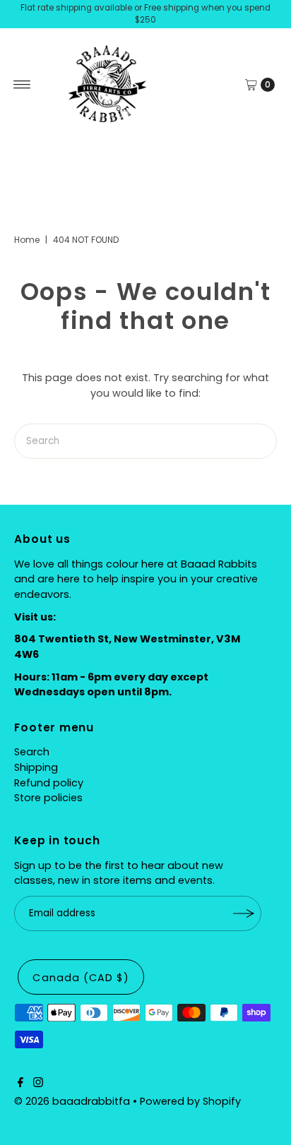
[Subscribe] (243, 913)
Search (31, 752)
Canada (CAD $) (80, 978)
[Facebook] (20, 1083)
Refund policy (48, 783)
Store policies (48, 798)
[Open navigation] (22, 84)
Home (27, 240)
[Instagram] (38, 1083)
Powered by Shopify (190, 1101)
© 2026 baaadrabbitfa (72, 1101)
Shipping (36, 767)
